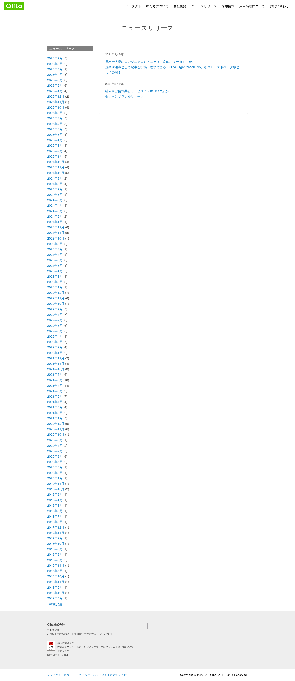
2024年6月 (55, 194)
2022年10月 (55, 303)
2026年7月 (55, 58)
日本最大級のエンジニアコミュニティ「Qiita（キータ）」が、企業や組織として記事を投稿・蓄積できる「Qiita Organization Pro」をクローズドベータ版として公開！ (172, 67)
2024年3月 (55, 211)
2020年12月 (55, 423)
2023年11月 (55, 232)
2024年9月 (55, 178)
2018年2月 (55, 521)
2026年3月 (55, 80)
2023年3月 (55, 276)
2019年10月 (55, 489)
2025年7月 (55, 123)
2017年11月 (55, 532)
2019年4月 (55, 500)
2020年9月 (55, 440)
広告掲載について (252, 6)
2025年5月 (55, 134)
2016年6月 (55, 554)
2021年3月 (55, 407)
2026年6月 (55, 63)
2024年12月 (55, 161)
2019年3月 (55, 505)
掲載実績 (55, 604)
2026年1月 (55, 91)
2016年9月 (55, 549)
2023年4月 (55, 271)
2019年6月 (55, 494)
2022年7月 (55, 320)
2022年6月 (55, 325)
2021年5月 (55, 396)
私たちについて (157, 6)
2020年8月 (55, 445)
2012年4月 (55, 598)
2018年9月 (55, 510)
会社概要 (179, 6)
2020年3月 (55, 467)
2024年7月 (55, 189)
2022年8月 (55, 314)
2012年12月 (55, 592)
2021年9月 (55, 374)
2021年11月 (55, 363)
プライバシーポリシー (61, 675)
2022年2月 (55, 347)
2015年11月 (55, 565)
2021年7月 (55, 385)
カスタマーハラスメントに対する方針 (103, 675)
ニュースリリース (204, 6)
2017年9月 (55, 538)
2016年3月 (55, 560)
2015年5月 (55, 570)
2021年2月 (55, 412)
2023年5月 (55, 265)
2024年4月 (55, 205)
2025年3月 (55, 145)
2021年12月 (55, 358)
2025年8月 (55, 118)
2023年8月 (55, 249)
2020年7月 (55, 451)
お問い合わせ (279, 6)
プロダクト (133, 6)
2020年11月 (55, 429)
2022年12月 (55, 292)
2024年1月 (55, 221)
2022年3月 (55, 341)
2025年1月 (55, 156)
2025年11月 (55, 101)
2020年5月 (55, 461)
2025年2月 (55, 151)
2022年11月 (55, 298)
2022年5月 (55, 331)
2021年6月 (55, 391)
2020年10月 (55, 434)
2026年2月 (55, 85)
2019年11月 (55, 483)
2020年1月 (55, 478)
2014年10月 (55, 576)
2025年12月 (55, 96)
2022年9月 (55, 309)
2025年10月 (55, 107)
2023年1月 (55, 287)
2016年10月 (55, 543)
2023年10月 (55, 238)
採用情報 (228, 6)
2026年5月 (55, 69)
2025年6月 (55, 129)
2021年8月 (55, 380)
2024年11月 (55, 167)
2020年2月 (55, 472)
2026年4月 (55, 74)
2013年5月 (55, 587)
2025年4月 (55, 140)
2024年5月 (55, 200)
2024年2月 (55, 216)
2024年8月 (55, 183)
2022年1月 (55, 352)
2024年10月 (55, 172)
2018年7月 (55, 516)
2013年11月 (55, 581)
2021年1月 (55, 418)
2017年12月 (55, 527)
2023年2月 (55, 281)
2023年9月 (55, 243)
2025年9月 (55, 112)
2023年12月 (55, 227)
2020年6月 (55, 456)
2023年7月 (55, 254)
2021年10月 (55, 369)
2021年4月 (55, 401)
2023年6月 (55, 260)
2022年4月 (55, 336)
